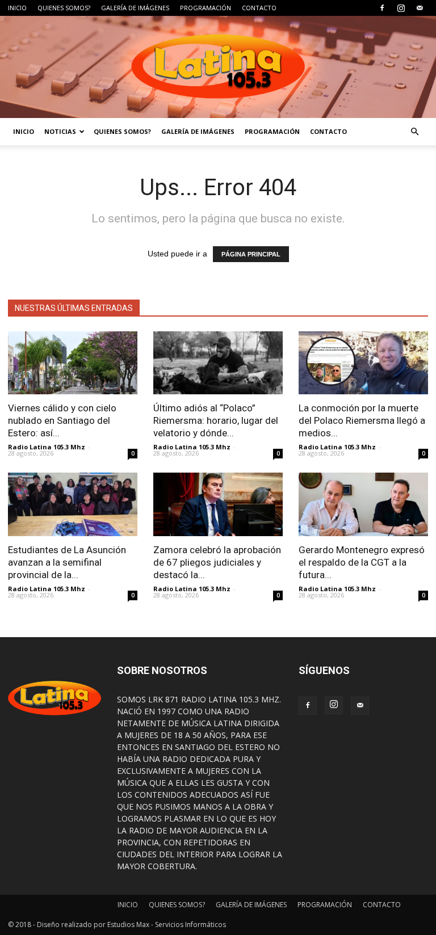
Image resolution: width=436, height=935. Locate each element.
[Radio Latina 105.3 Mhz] (218, 67)
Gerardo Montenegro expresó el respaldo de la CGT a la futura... (362, 562)
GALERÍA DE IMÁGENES (135, 7)
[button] (414, 131)
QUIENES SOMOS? (63, 7)
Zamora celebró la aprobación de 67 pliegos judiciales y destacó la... (217, 562)
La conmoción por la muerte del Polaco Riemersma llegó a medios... (362, 420)
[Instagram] (400, 8)
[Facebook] (382, 8)
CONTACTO (259, 7)
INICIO (17, 7)
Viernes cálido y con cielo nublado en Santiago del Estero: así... (62, 420)
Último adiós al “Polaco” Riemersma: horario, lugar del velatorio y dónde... (215, 420)
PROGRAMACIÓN (205, 7)
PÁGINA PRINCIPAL (250, 254)
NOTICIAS (60, 131)
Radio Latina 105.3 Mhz (46, 447)
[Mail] (419, 8)
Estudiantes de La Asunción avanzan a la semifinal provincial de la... (67, 562)
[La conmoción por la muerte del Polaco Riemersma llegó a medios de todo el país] (363, 363)
